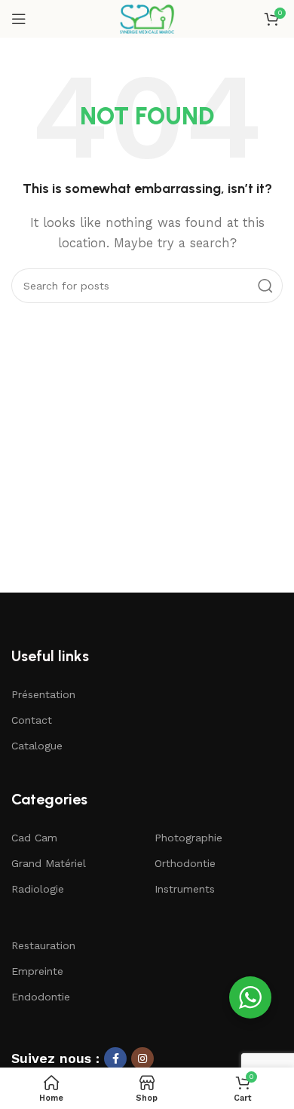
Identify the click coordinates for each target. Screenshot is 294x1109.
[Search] (265, 285)
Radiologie (37, 889)
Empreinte (37, 971)
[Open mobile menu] (19, 19)
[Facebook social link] (115, 1058)
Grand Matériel (48, 863)
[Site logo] (146, 18)
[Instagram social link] (142, 1058)
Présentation (43, 694)
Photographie (188, 838)
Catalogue (37, 746)
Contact (31, 720)
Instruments (185, 889)
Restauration (43, 945)
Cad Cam (34, 838)
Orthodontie (185, 863)
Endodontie (40, 997)
